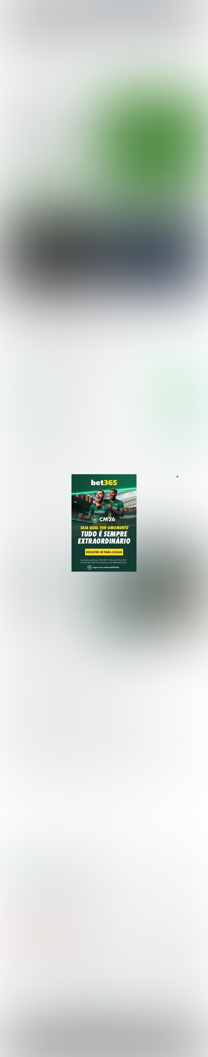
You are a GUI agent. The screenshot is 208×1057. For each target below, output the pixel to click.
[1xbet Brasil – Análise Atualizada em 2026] (28, 440)
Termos (88, 1049)
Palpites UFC (12, 977)
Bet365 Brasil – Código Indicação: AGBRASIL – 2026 (29, 868)
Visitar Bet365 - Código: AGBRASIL (179, 383)
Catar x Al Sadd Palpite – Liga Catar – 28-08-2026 (44, 325)
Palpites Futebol (15, 970)
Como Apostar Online (70, 984)
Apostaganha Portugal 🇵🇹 (167, 970)
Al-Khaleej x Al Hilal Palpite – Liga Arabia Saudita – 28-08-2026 (54, 311)
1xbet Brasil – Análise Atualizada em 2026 (82, 868)
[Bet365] (104, 528)
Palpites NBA (12, 984)
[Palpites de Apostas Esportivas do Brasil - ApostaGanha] (20, 5)
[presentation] (187, 175)
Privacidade (73, 1049)
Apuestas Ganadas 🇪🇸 (165, 977)
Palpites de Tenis (15, 990)
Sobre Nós (56, 1049)
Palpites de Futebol (104, 193)
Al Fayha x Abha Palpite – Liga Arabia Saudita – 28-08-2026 (51, 297)
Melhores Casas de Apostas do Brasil (82, 970)
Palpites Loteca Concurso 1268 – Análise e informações (53, 589)
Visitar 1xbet (181, 428)
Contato (153, 1049)
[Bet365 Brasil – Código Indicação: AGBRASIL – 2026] (28, 395)
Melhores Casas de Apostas (169, 351)
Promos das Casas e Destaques (78, 977)
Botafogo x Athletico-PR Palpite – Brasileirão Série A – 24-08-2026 (52, 139)
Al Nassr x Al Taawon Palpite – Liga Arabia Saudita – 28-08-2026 (158, 297)
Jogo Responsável (133, 1049)
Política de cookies (108, 1049)
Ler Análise (181, 394)
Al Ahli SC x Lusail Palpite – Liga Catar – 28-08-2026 (149, 311)
